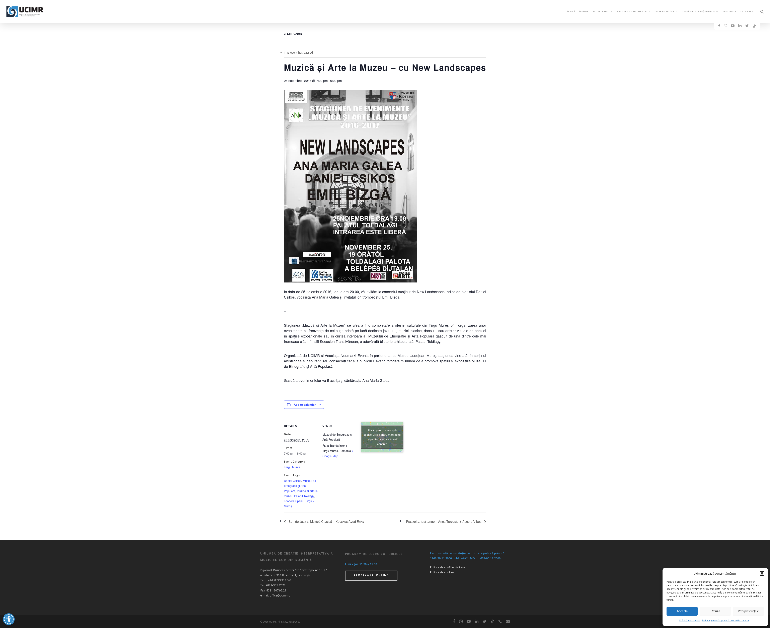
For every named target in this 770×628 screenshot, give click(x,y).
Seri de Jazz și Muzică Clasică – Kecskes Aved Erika (326, 521)
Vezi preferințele (748, 611)
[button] (762, 573)
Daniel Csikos (292, 481)
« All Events (293, 34)
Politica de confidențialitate (447, 567)
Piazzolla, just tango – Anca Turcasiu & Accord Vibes (444, 521)
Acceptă (682, 611)
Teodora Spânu (294, 501)
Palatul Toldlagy (304, 496)
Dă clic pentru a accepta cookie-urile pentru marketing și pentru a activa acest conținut (382, 437)
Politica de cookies (442, 572)
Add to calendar (305, 405)
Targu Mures (292, 467)
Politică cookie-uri (689, 620)
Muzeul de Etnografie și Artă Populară (300, 486)
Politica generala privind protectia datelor (725, 620)
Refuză (715, 611)
